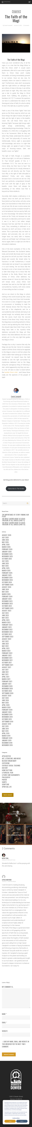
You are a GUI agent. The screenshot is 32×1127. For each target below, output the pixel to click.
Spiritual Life (7, 787)
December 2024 (7, 577)
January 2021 (6, 684)
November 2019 (7, 717)
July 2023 (5, 613)
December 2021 (7, 658)
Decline (21, 1121)
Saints (4, 782)
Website (5, 1031)
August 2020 (6, 695)
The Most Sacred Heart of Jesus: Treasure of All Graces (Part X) (13, 519)
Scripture (5, 784)
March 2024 (6, 594)
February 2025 (7, 573)
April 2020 (5, 705)
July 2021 (5, 669)
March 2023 (6, 622)
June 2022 (5, 643)
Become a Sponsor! (7, 795)
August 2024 (6, 587)
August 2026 (6, 535)
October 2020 (7, 691)
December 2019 (7, 714)
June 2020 (5, 700)
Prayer (4, 780)
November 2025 (7, 556)
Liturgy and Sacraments (11, 775)
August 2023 (6, 610)
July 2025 (5, 561)
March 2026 (6, 547)
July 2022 (5, 641)
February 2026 (7, 549)
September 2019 (7, 721)
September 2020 (7, 693)
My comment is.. (7, 987)
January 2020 (7, 712)
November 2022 (7, 632)
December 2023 (7, 601)
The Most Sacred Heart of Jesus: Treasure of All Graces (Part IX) (13, 523)
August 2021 (6, 667)
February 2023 (7, 625)
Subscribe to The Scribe (16, 489)
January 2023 (7, 627)
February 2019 (7, 738)
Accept (10, 1121)
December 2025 (7, 554)
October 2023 (7, 606)
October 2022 (7, 634)
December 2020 (7, 686)
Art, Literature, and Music (11, 758)
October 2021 (7, 662)
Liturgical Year (16, 11)
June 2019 (5, 728)
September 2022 (7, 636)
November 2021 (7, 660)
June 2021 (5, 672)
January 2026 (7, 551)
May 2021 (5, 674)
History (5, 768)
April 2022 (5, 648)
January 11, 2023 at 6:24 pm (9, 881)
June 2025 (5, 563)
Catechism (5, 763)
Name (4, 1014)
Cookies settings (16, 1117)
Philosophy (6, 777)
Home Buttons (7, 770)
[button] (29, 2)
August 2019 (6, 724)
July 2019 (5, 726)
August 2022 (6, 639)
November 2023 (7, 603)
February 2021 (7, 681)
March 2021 (6, 679)
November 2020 (7, 688)
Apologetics (6, 756)
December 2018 (7, 743)
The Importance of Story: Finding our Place (15, 515)
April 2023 (5, 620)
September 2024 (7, 584)
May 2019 (5, 731)
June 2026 (5, 540)
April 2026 (5, 544)
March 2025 (6, 570)
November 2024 (7, 580)
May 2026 (5, 542)
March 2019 (6, 736)
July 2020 (5, 698)
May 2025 (5, 566)
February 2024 (7, 596)
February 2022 (7, 653)
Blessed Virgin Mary (9, 761)
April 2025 (5, 568)
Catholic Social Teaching (11, 765)
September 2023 (7, 608)
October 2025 (7, 559)
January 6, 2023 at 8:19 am (8, 860)
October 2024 (7, 582)
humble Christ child (11, 372)
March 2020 (6, 707)
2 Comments (26, 25)
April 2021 (5, 677)
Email (4, 1022)
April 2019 (5, 733)
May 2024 (5, 592)
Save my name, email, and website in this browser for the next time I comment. (15, 1044)
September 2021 (7, 665)
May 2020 (5, 702)
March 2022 (6, 651)
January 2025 (7, 575)
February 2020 (7, 710)
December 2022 (7, 629)
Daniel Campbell (8, 25)
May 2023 (5, 618)
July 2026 (5, 537)
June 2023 (5, 615)
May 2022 (5, 646)
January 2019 (6, 740)
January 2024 (7, 599)
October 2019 (7, 719)
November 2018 (7, 745)
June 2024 (5, 589)
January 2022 (7, 655)
